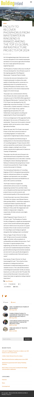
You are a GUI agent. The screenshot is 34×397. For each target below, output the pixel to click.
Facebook (12, 284)
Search (28, 339)
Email (16, 286)
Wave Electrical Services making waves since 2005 (15, 359)
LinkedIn (8, 286)
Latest (14, 302)
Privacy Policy (6, 394)
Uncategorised (6, 386)
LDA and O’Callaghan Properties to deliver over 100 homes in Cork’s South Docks (15, 351)
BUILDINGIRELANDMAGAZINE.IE (19, 393)
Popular (6, 302)
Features (4, 379)
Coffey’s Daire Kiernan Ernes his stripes (12, 356)
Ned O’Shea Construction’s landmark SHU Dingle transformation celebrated (14, 368)
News (5, 23)
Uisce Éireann (9, 281)
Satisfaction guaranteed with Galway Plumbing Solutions (14, 363)
